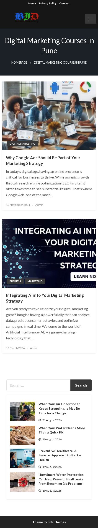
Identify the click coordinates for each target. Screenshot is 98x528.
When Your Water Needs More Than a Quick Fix (62, 430)
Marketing (35, 281)
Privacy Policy (47, 3)
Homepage (19, 62)
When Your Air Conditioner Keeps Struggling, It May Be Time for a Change (59, 408)
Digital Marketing (22, 143)
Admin (39, 204)
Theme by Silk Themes (49, 522)
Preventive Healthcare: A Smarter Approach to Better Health (60, 455)
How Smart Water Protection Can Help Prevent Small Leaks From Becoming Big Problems (61, 479)
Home (32, 3)
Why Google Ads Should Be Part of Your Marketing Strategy (43, 160)
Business (15, 281)
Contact (64, 3)
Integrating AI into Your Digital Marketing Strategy (45, 298)
